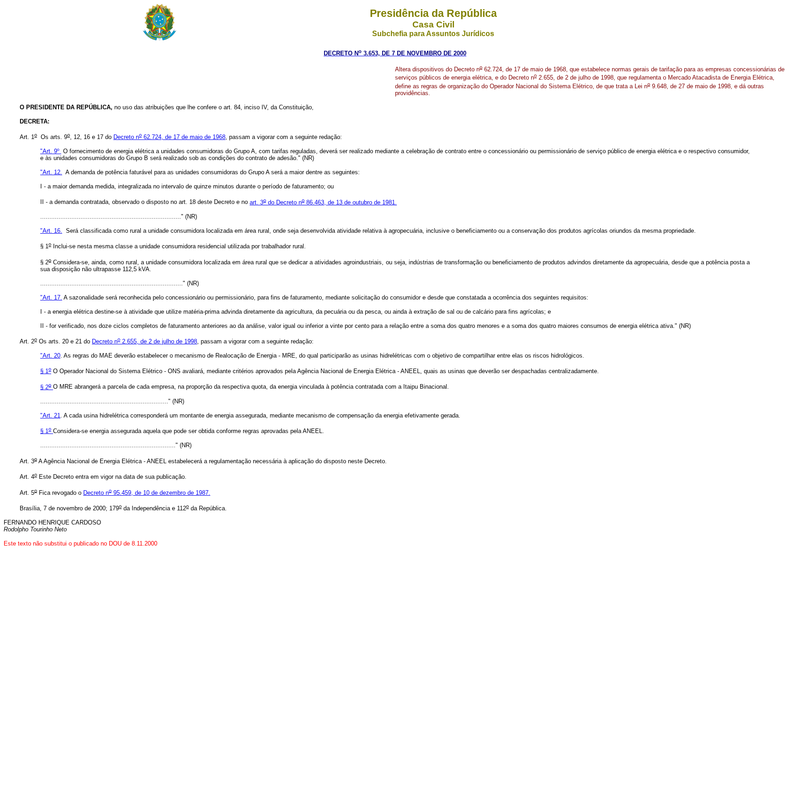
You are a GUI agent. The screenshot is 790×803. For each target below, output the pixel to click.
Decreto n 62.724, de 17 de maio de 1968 (169, 137)
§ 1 (45, 371)
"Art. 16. (51, 230)
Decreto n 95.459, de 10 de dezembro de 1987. (146, 492)
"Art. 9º (50, 151)
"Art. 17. (51, 297)
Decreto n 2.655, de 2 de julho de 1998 (144, 341)
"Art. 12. (51, 172)
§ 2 (45, 387)
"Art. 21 (50, 415)
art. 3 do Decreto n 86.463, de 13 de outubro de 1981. (323, 202)
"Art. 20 (50, 355)
